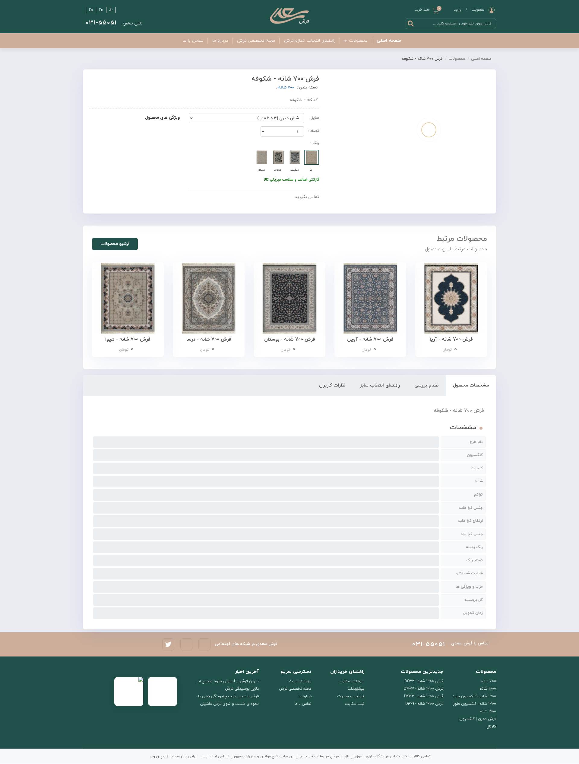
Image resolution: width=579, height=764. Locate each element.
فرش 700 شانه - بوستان (289, 339)
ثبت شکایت (354, 704)
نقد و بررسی (426, 385)
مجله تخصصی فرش (256, 40)
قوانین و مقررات (350, 696)
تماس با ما (193, 40)
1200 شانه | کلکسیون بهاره (474, 696)
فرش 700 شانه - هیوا (127, 339)
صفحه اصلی (389, 40)
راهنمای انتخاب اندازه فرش (309, 40)
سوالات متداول (352, 681)
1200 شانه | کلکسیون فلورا (474, 704)
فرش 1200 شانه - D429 (424, 704)
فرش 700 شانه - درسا (208, 339)
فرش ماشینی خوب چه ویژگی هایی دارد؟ (226, 696)
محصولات (456, 59)
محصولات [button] (357, 40)
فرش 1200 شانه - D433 (423, 689)
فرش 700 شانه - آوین (370, 339)
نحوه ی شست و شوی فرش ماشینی (229, 704)
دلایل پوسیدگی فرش (242, 689)
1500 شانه (488, 711)
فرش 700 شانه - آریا (451, 339)
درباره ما (220, 40)
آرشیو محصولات (115, 244)
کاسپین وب (159, 756)
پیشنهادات (355, 689)
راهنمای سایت (300, 681)
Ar (111, 10)
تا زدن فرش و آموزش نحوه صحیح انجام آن (223, 681)
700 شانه (285, 87)
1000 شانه (488, 689)
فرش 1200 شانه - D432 (423, 696)
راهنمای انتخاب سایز (380, 385)
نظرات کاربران (332, 385)
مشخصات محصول (471, 385)
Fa (91, 10)
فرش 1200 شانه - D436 (423, 681)
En (101, 10)
